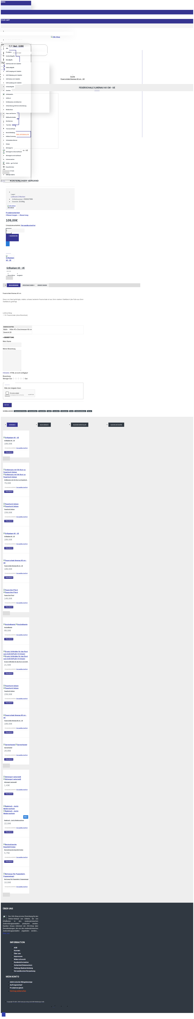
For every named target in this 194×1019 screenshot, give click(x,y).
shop (71, 411)
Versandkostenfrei (28, 225)
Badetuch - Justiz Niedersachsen (14, 820)
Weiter (6, 405)
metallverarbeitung (80, 411)
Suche (72, 77)
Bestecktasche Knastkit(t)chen (13, 850)
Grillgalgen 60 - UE (15, 268)
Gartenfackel (8, 747)
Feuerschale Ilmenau (20, 411)
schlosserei (64, 411)
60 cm (89, 411)
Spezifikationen (28, 285)
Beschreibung (13, 285)
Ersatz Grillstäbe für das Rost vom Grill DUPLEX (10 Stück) (16, 661)
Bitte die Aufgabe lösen (12, 388)
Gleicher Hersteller (79, 424)
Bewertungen (42, 285)
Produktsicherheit (13, 213)
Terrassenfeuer (32, 411)
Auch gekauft (44, 424)
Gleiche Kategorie (116, 424)
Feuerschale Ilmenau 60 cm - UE (73, 79)
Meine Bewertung (9, 349)
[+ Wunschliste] (6, 455)
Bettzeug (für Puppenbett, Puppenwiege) (16, 879)
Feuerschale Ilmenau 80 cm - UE (13, 566)
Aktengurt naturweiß (10, 782)
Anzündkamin (8, 627)
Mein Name (7, 341)
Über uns (6, 933)
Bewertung (7, 376)
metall (49, 411)
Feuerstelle (42, 411)
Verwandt (12, 424)
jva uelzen (56, 411)
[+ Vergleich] (8, 243)
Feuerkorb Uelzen (9, 509)
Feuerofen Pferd (9, 595)
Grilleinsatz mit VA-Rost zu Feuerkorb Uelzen (16, 480)
